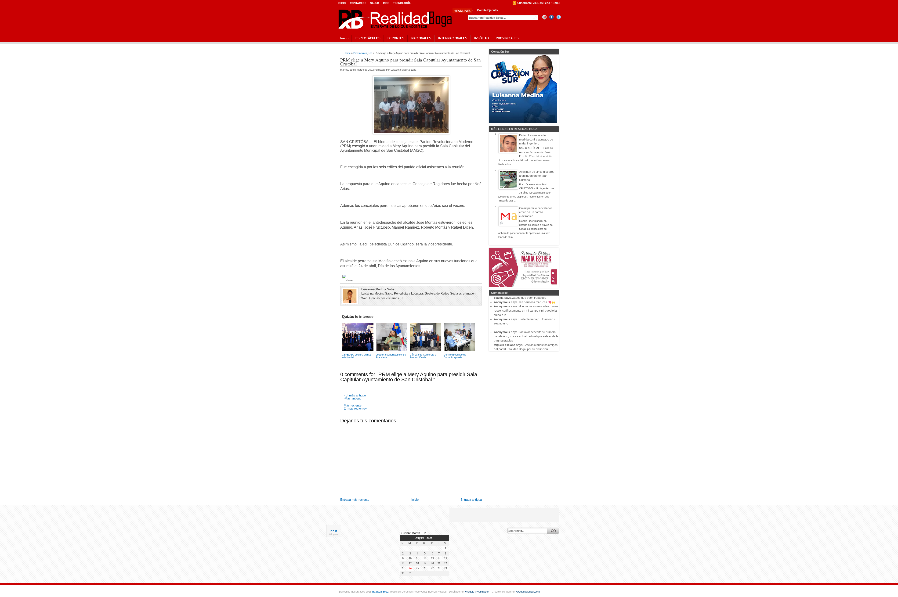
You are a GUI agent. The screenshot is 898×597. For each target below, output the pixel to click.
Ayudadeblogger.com (528, 591)
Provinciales (360, 53)
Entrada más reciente (354, 499)
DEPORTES (395, 38)
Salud (374, 3)
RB (370, 53)
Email (556, 3)
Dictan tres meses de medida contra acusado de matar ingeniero (536, 139)
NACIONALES (421, 38)
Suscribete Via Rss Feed (533, 3)
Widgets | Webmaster (477, 591)
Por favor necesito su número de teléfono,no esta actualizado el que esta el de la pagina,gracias (526, 336)
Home (347, 53)
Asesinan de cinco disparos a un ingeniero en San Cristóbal (536, 176)
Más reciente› (353, 405)
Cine (386, 3)
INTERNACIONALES (452, 38)
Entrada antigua (471, 499)
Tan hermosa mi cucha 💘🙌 (536, 302)
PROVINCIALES (507, 38)
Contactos (358, 3)
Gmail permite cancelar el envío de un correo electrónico (535, 212)
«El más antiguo (355, 395)
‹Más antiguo (352, 398)
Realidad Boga (380, 591)
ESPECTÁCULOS (367, 38)
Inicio (342, 3)
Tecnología (402, 3)
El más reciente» (355, 408)
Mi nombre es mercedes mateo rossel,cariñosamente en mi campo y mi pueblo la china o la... (526, 311)
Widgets (333, 534)
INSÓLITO (481, 38)
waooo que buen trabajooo (529, 297)
